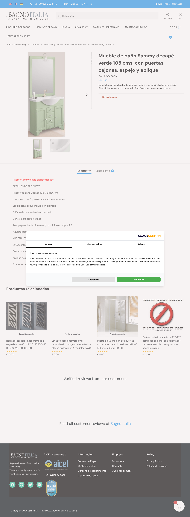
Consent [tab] (49, 244)
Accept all (138, 279)
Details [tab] (141, 244)
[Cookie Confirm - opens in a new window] (149, 236)
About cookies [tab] (94, 244)
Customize (93, 279)
